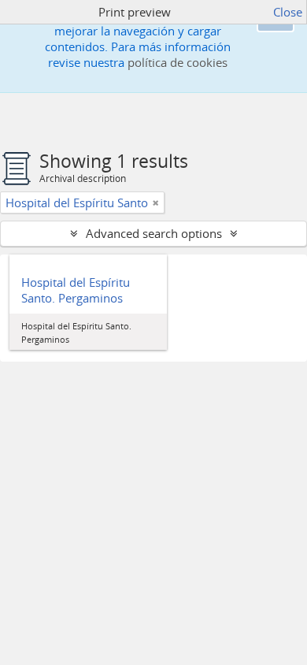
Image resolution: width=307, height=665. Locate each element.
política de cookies (177, 62)
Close (287, 12)
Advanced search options (154, 233)
